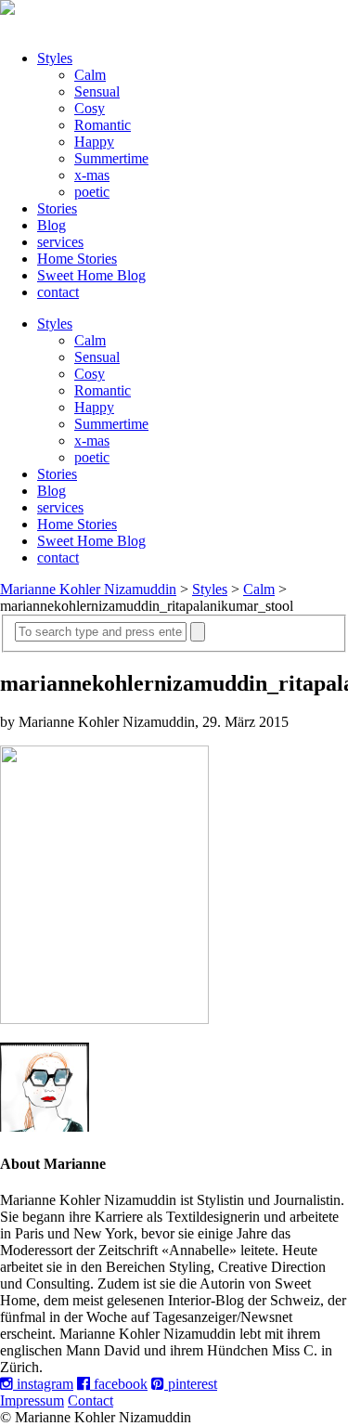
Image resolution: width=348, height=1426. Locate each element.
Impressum (32, 1400)
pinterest (190, 1384)
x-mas (92, 175)
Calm (90, 75)
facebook (119, 1384)
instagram (43, 1384)
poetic (92, 192)
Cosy (89, 108)
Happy (94, 141)
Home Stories (77, 258)
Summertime (111, 158)
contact (58, 292)
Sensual (97, 91)
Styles (54, 58)
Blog (51, 225)
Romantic (102, 125)
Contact (90, 1400)
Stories (57, 208)
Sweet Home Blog (91, 275)
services (60, 242)
